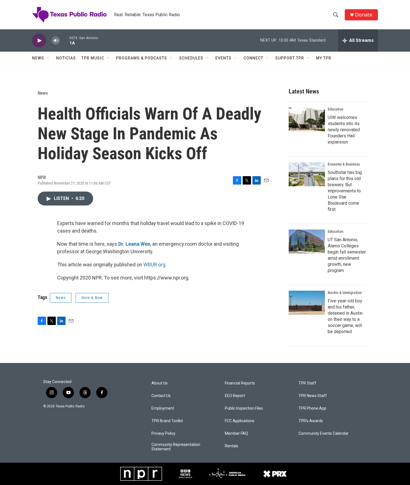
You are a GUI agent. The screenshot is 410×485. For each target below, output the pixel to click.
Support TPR (289, 58)
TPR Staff (307, 383)
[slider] (65, 40)
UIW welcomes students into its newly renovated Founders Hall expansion (344, 130)
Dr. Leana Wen (134, 244)
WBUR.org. (155, 264)
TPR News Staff (312, 396)
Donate (363, 15)
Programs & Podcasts (141, 58)
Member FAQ (236, 433)
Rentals (231, 446)
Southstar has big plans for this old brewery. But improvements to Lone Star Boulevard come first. (345, 191)
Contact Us (161, 396)
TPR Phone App (312, 408)
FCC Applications (239, 421)
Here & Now (92, 297)
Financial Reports (240, 383)
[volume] (56, 40)
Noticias (66, 58)
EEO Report (235, 396)
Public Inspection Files (244, 408)
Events (223, 58)
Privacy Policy (163, 433)
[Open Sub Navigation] (48, 58)
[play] (39, 40)
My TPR (323, 58)
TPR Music (92, 58)
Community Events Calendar (323, 433)
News (38, 58)
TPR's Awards (310, 421)
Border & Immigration (345, 292)
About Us (159, 383)
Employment (162, 408)
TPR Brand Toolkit (167, 421)
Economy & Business (344, 164)
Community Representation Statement (175, 447)
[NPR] (141, 474)
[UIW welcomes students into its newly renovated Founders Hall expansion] (307, 119)
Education (335, 109)
